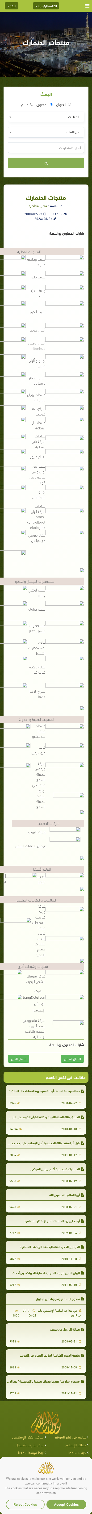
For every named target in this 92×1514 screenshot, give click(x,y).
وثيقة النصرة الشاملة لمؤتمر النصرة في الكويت (50, 1355)
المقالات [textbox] (73, 116)
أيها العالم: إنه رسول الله (64, 1194)
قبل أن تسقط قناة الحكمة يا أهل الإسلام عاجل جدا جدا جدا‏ (43, 1142)
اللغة (12, 5)
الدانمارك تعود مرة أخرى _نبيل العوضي (55, 1168)
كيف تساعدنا (77, 1452)
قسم (25, 104)
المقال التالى (18, 1058)
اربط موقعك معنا (31, 1452)
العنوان (61, 104)
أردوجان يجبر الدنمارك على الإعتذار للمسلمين (52, 1220)
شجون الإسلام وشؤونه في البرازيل (58, 1298)
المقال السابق (72, 1058)
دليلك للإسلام (76, 1444)
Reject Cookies (25, 1504)
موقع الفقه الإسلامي (28, 1436)
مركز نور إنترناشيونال (30, 1444)
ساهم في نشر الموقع (70, 1436)
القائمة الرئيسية (47, 5)
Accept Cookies (66, 1504)
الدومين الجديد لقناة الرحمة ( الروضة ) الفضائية (50, 1246)
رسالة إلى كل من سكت (65, 1329)
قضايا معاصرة (38, 205)
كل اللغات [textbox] (73, 131)
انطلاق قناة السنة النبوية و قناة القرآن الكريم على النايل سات (41, 1116)
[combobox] (46, 117)
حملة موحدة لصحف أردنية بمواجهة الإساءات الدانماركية (44, 1090)
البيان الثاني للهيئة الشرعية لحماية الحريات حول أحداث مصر (42, 1272)
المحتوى (42, 104)
